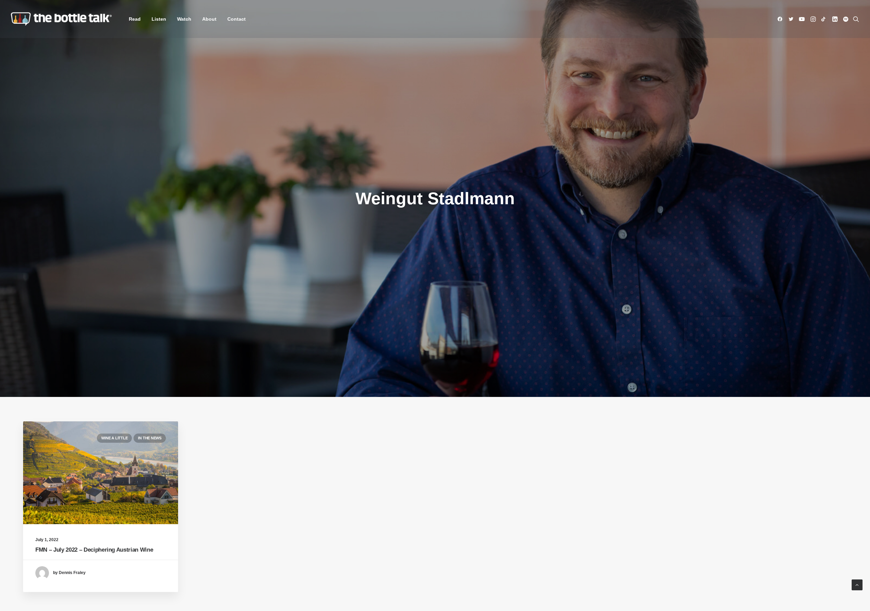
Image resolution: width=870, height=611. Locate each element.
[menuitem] (134, 19)
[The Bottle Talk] (61, 19)
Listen (159, 19)
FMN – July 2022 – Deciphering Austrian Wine (94, 550)
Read (135, 19)
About (209, 19)
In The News (149, 438)
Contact (236, 19)
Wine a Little (114, 438)
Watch (184, 19)
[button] (781, 19)
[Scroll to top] (857, 584)
